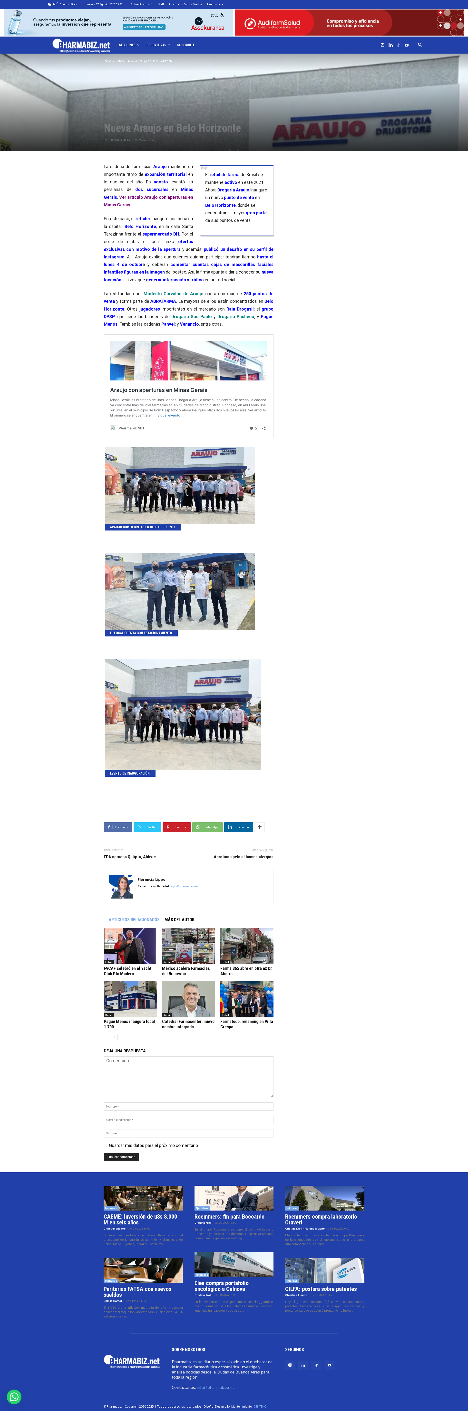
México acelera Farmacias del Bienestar (186, 971)
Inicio (107, 61)
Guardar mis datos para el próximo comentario (153, 1145)
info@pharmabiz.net (215, 1387)
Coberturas (156, 45)
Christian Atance (115, 1228)
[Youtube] (406, 45)
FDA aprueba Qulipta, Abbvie (130, 856)
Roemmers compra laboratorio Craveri (321, 1219)
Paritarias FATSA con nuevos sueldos (137, 1292)
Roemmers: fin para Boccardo (229, 1216)
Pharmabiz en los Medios (186, 4)
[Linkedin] (390, 45)
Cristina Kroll (203, 1222)
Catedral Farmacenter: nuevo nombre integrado (188, 1024)
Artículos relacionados (134, 919)
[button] (420, 45)
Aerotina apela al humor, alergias (243, 856)
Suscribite (186, 45)
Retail (167, 962)
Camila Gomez (113, 1301)
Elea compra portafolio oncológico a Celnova (222, 1286)
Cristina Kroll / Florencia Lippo (305, 1228)
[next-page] (115, 1037)
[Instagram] (382, 45)
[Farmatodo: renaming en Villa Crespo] (246, 999)
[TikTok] (398, 45)
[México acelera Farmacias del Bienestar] (188, 946)
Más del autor (180, 919)
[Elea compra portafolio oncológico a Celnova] (234, 1264)
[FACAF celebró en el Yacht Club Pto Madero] (130, 946)
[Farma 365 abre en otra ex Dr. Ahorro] (246, 946)
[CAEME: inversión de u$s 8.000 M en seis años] (143, 1198)
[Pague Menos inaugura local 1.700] (130, 999)
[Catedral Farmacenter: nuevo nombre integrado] (188, 999)
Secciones (127, 45)
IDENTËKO (260, 1406)
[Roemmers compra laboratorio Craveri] (324, 1198)
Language (213, 4)
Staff (161, 4)
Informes (292, 1208)
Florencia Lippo (120, 140)
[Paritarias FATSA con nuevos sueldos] (143, 1270)
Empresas (111, 1208)
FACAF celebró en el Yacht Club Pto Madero (127, 971)
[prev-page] (107, 1037)
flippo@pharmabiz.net (184, 886)
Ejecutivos (202, 1208)
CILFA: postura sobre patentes (321, 1289)
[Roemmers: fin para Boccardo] (234, 1198)
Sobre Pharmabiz (142, 4)
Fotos (120, 61)
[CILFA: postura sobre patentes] (324, 1270)
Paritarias (111, 1280)
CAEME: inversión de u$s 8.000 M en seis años (140, 1219)
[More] (259, 827)
